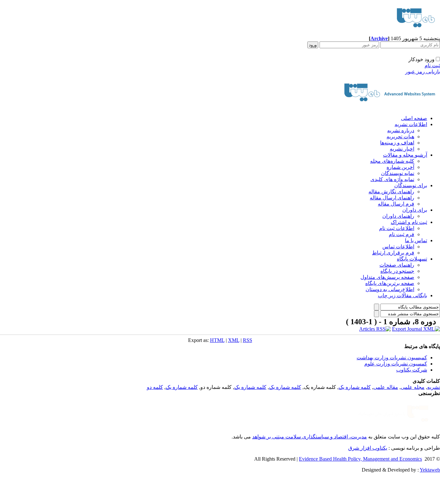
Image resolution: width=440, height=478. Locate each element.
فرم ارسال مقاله (396, 204)
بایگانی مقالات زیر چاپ (402, 295)
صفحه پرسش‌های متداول (387, 277)
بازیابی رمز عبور (422, 71)
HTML (217, 340)
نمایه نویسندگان (397, 173)
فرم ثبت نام (401, 234)
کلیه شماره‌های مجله (392, 161)
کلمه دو (155, 387)
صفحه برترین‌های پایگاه (389, 283)
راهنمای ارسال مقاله (392, 197)
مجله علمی (413, 387)
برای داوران (414, 210)
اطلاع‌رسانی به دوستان (390, 289)
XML (233, 340)
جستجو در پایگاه (397, 271)
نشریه (433, 387)
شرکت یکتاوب (411, 369)
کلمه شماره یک (355, 387)
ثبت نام (432, 65)
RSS (247, 340)
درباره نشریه (400, 130)
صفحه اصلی (414, 118)
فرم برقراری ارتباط (393, 252)
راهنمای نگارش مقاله (391, 191)
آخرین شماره (400, 167)
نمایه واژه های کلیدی (392, 179)
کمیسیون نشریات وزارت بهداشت (392, 357)
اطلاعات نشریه (411, 124)
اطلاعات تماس (398, 246)
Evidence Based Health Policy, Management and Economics (360, 459)
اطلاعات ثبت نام (396, 228)
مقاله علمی (385, 387)
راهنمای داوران (398, 216)
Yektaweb (430, 470)
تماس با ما (416, 240)
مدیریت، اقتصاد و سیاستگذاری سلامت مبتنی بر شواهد (309, 436)
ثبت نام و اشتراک (409, 222)
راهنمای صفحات (396, 265)
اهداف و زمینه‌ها (397, 142)
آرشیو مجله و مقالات (405, 155)
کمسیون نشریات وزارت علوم (395, 363)
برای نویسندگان (410, 185)
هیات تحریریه (400, 136)
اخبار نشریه (402, 149)
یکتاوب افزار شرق (367, 448)
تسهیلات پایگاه (412, 259)
